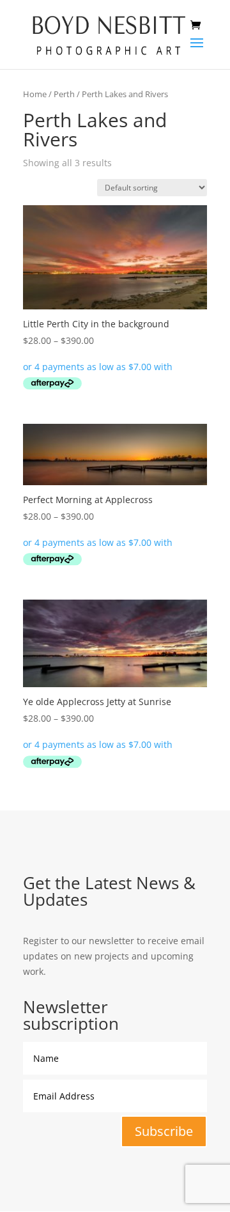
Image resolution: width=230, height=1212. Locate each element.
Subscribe (164, 1131)
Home (35, 94)
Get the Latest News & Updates (109, 892)
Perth (64, 94)
